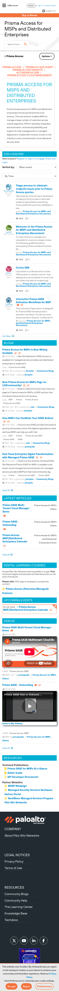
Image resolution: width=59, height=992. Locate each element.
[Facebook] (44, 940)
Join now (6, 336)
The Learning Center (19, 907)
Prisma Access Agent (39, 67)
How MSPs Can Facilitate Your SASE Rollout (27, 418)
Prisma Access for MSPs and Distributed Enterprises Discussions (33, 212)
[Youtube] (24, 940)
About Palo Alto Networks (22, 835)
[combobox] (17, 44)
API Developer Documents (22, 777)
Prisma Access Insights (28, 69)
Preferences (44, 986)
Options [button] (46, 56)
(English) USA (51, 11)
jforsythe (30, 371)
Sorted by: (8, 167)
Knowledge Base (16, 913)
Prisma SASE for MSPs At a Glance (27, 768)
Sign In (40, 5)
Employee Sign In (50, 5)
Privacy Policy (14, 861)
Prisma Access (15, 56)
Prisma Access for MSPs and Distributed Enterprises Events (45, 539)
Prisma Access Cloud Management (29, 75)
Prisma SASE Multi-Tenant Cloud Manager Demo (16, 508)
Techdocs (11, 920)
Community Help (16, 900)
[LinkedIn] (34, 940)
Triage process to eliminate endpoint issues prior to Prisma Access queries (34, 188)
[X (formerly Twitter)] (14, 940)
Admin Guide (14, 772)
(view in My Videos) (12, 723)
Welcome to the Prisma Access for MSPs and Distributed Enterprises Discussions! (34, 230)
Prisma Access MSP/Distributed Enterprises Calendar (15, 538)
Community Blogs (45, 371)
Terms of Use (13, 868)
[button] (11, 986)
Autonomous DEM (27, 72)
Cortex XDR (22, 267)
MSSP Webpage (17, 785)
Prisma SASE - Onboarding (17, 685)
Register (31, 5)
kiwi (32, 407)
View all (6, 748)
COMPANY (13, 829)
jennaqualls (30, 447)
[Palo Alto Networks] (29, 820)
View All (6, 490)
